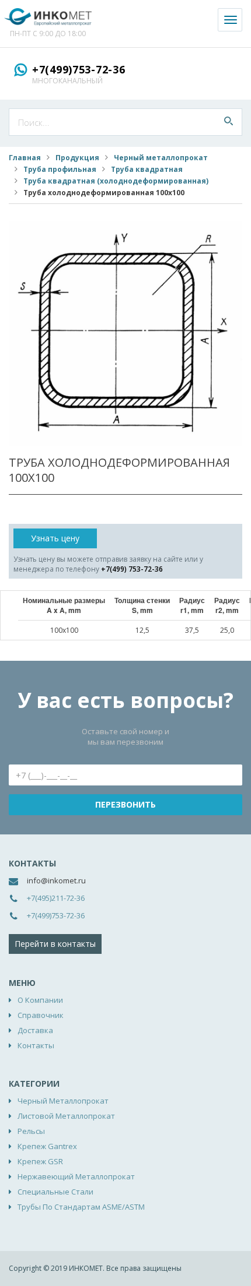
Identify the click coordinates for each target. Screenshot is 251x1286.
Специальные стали (55, 1191)
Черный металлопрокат (161, 158)
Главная (25, 158)
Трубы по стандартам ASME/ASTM (81, 1207)
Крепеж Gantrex (47, 1146)
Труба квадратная (147, 169)
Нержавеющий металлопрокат (76, 1176)
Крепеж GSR (40, 1161)
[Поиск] (228, 122)
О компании (40, 1000)
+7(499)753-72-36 (79, 69)
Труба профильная (59, 169)
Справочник (41, 1015)
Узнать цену (55, 538)
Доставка (35, 1030)
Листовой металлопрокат (66, 1116)
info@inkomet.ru (56, 880)
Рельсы (31, 1131)
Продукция (77, 158)
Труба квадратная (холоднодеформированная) (115, 181)
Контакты (36, 1045)
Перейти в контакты (55, 943)
